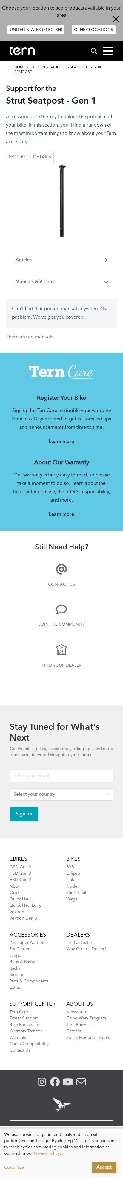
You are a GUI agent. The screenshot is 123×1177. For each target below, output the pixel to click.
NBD (14, 886)
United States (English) (36, 30)
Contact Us (61, 584)
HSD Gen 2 (20, 880)
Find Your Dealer (61, 665)
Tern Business (79, 1025)
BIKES (73, 859)
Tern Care (19, 1012)
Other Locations (93, 30)
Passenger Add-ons (28, 943)
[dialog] (61, 1153)
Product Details (30, 157)
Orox (14, 893)
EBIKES (18, 859)
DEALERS (78, 935)
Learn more (61, 441)
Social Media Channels (88, 1038)
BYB (70, 867)
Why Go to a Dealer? (86, 949)
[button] (108, 51)
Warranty (18, 1038)
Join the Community (62, 624)
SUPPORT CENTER (33, 1004)
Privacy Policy (47, 1153)
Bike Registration (26, 1025)
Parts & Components (29, 981)
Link (70, 880)
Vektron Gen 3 (23, 918)
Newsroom (76, 1012)
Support (38, 67)
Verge (72, 899)
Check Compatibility (29, 1044)
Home (19, 67)
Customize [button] (14, 1167)
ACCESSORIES (28, 935)
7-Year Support (24, 1018)
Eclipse (73, 873)
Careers (73, 1031)
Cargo (15, 956)
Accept (104, 1167)
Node (71, 886)
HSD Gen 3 (20, 873)
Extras (15, 987)
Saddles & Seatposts (70, 67)
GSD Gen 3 (20, 867)
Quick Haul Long (26, 905)
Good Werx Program (86, 1018)
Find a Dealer (79, 943)
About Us (79, 1004)
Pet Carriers (20, 949)
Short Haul (76, 893)
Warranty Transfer (26, 1031)
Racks (15, 968)
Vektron (17, 912)
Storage (17, 975)
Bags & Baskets (24, 962)
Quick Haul (20, 899)
